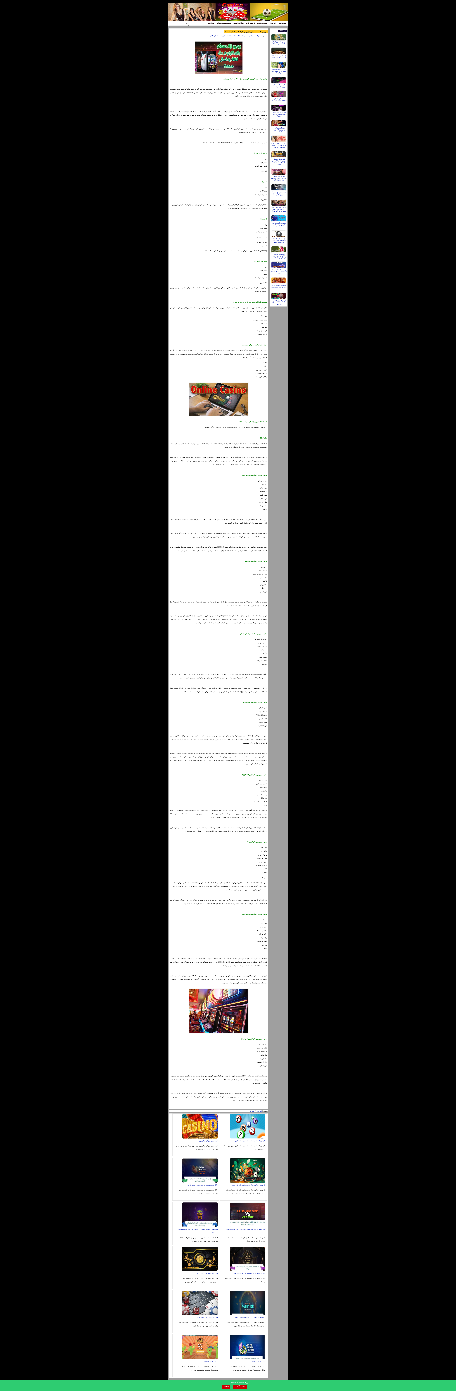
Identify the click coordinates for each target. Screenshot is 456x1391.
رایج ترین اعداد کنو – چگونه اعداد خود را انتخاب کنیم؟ (250, 1141)
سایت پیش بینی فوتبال (224, 23)
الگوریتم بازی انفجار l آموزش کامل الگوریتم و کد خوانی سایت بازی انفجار (279, 161)
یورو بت (226, 1386)
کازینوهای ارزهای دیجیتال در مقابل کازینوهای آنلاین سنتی (248, 1185)
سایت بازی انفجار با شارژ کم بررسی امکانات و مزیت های (278, 224)
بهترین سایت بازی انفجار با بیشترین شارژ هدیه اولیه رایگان (279, 271)
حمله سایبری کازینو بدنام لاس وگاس (207, 1317)
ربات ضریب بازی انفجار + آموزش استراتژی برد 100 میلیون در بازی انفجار (279, 145)
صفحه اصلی (282, 23)
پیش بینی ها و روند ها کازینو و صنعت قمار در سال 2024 (249, 1273)
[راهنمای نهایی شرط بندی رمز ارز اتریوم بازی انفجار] (279, 50)
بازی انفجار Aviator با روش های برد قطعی (279, 86)
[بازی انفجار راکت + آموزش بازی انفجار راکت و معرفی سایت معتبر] (279, 123)
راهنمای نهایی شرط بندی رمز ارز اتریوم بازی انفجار (279, 56)
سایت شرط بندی (262, 23)
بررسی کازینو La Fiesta (211, 1361)
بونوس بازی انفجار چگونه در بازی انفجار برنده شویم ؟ (279, 287)
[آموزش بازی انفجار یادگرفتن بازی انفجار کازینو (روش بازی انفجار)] (279, 249)
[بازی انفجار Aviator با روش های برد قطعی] (279, 80)
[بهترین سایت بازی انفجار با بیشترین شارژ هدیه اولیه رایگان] (279, 264)
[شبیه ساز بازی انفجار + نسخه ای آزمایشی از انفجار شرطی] (279, 187)
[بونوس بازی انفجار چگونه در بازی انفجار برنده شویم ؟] (279, 280)
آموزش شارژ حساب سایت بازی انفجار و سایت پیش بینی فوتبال (279, 178)
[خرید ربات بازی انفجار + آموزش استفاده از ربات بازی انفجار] (279, 295)
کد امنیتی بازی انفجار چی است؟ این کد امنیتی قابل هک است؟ (279, 71)
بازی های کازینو (250, 23)
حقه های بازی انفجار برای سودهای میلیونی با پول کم (279, 99)
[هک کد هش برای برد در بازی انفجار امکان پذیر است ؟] (279, 107)
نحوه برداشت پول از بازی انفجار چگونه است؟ (279, 42)
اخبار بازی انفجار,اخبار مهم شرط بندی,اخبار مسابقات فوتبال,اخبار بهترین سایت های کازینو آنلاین (235, 35)
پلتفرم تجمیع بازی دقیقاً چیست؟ (256, 1361)
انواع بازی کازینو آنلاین (255, 1111)
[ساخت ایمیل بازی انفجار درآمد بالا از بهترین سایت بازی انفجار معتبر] (279, 233)
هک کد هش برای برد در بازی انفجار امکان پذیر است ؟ (279, 114)
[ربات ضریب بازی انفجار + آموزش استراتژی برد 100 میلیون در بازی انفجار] (279, 138)
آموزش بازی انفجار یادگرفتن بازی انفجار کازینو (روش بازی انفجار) (279, 256)
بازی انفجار (273, 23)
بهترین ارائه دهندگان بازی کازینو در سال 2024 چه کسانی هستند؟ (245, 32)
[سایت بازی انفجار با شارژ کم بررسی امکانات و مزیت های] (279, 218)
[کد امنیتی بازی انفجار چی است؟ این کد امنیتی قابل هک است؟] (279, 64)
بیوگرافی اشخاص (238, 23)
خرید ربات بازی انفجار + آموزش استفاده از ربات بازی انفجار (279, 302)
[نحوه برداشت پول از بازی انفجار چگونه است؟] (279, 37)
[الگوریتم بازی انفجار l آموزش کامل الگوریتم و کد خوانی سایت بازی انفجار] (279, 154)
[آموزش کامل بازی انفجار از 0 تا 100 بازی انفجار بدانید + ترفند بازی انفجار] (279, 202)
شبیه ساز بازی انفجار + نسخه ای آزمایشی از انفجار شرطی (279, 193)
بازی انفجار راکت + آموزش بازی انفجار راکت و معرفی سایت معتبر (279, 129)
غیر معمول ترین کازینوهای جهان (208, 1141)
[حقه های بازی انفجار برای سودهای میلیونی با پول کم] (279, 93)
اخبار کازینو (211, 23)
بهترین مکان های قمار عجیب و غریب (207, 1273)
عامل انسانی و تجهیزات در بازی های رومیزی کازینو (203, 1185)
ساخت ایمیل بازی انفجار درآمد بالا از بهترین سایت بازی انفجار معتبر (279, 240)
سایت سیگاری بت (240, 1386)
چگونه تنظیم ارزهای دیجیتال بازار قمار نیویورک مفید (250, 1317)
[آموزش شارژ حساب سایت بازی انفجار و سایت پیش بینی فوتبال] (279, 171)
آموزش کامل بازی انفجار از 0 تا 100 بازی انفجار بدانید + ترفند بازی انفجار (279, 209)
